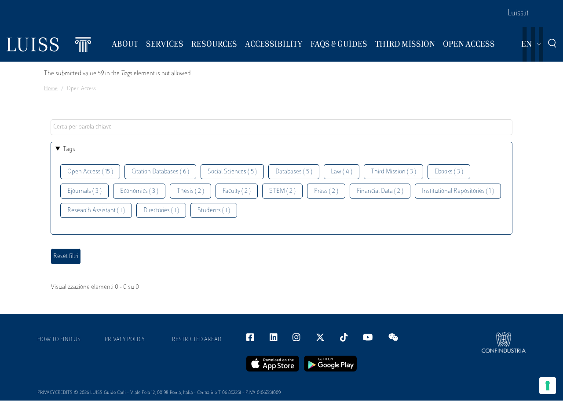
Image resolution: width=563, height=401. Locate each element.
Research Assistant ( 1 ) (96, 210)
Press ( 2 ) (326, 191)
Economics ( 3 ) (139, 191)
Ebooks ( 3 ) (449, 172)
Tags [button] (69, 149)
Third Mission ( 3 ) (393, 172)
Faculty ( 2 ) (237, 191)
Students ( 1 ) (213, 210)
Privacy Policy (125, 339)
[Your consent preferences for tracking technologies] (547, 385)
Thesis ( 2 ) (190, 191)
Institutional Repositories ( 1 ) (458, 191)
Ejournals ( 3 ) (84, 191)
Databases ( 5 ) (293, 172)
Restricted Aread (196, 339)
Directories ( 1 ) (161, 210)
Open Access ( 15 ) (90, 172)
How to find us (58, 339)
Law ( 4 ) (341, 172)
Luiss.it (518, 14)
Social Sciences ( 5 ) (232, 172)
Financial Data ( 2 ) (380, 191)
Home (51, 89)
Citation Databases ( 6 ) (160, 172)
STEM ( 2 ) (282, 191)
